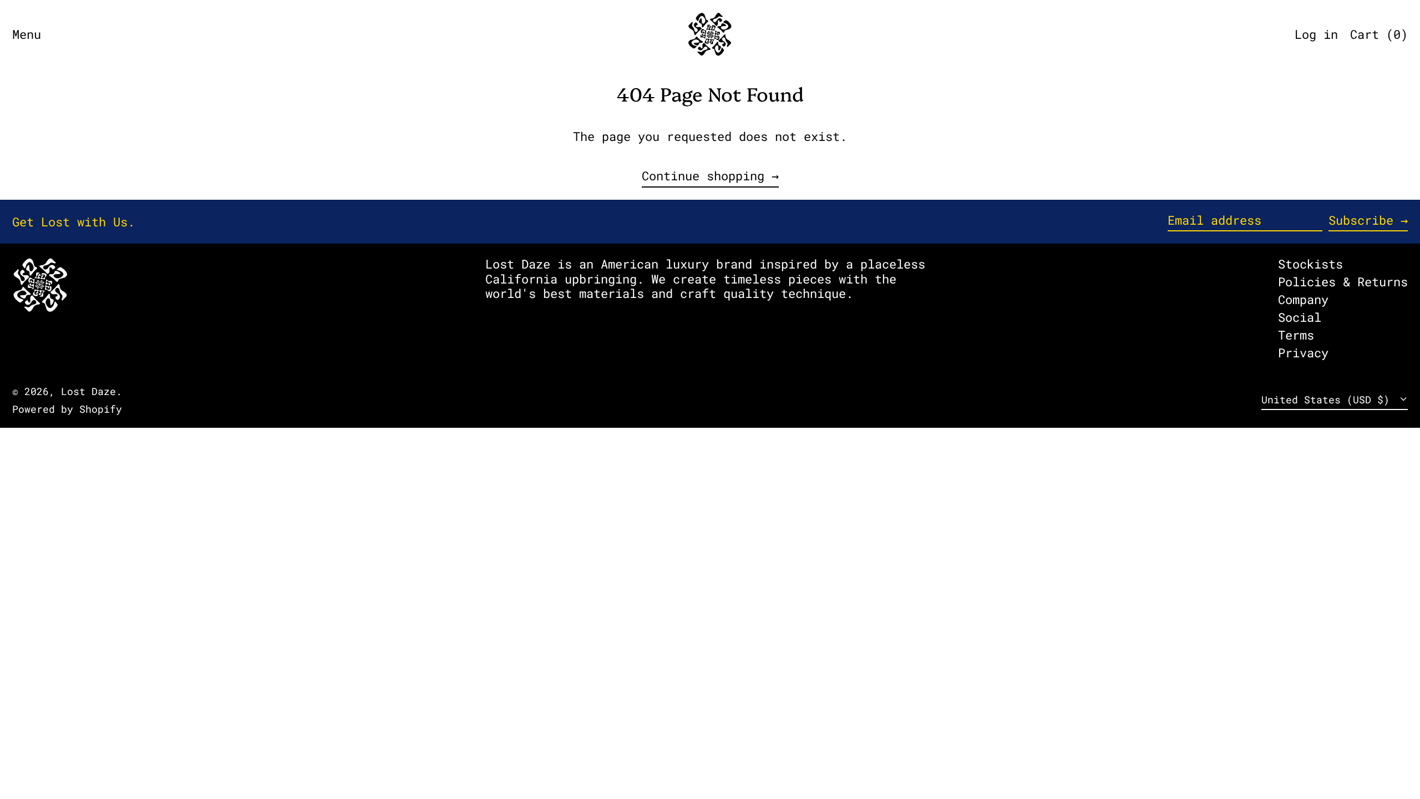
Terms (1296, 335)
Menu (26, 34)
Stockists (1310, 264)
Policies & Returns (1343, 282)
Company (1303, 299)
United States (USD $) (1328, 399)
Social (1299, 317)
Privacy (1303, 353)
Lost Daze (88, 391)
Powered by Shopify (67, 409)
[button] (1379, 34)
